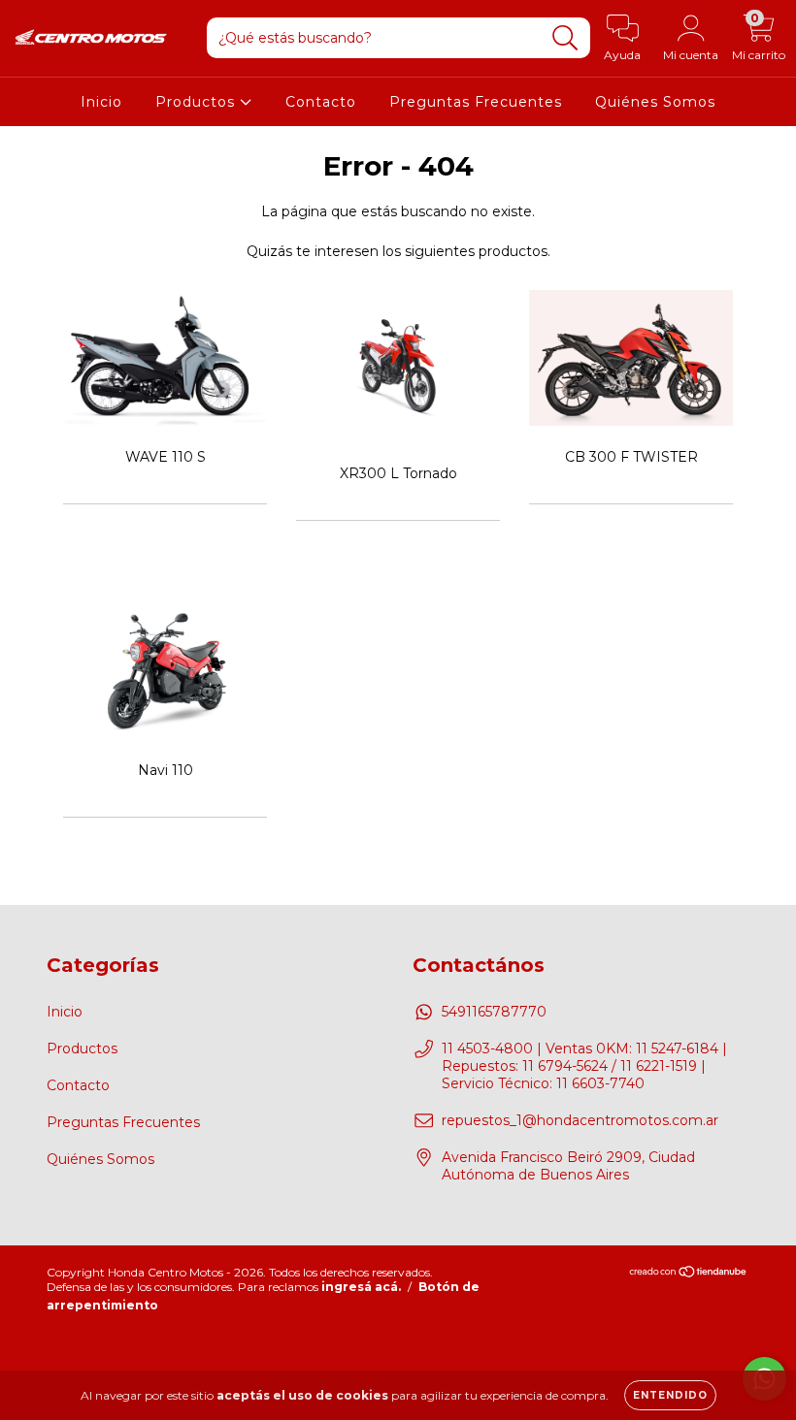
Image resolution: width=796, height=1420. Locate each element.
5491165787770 (494, 1011)
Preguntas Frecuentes (475, 102)
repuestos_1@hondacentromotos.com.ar (580, 1120)
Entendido (670, 1395)
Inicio (101, 102)
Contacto (320, 102)
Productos (197, 102)
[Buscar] (565, 38)
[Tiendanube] (688, 1274)
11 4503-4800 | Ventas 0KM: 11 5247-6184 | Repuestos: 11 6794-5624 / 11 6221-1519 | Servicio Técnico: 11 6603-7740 (584, 1066)
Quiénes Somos (655, 102)
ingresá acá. (361, 1286)
